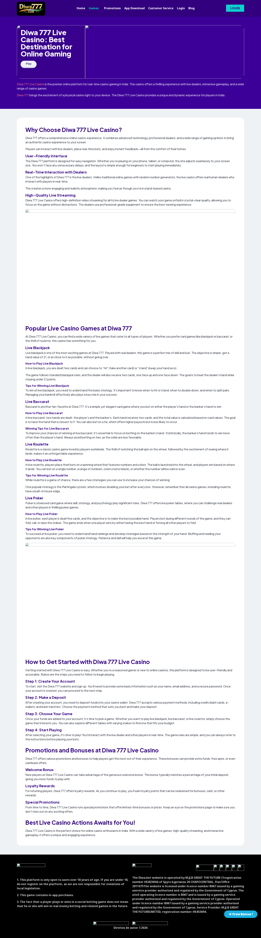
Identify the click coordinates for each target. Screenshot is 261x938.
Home (81, 8)
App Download (134, 8)
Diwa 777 (23, 95)
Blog (191, 8)
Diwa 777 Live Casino (30, 84)
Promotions (112, 8)
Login (181, 8)
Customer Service (160, 8)
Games (94, 8)
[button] (94, 8)
